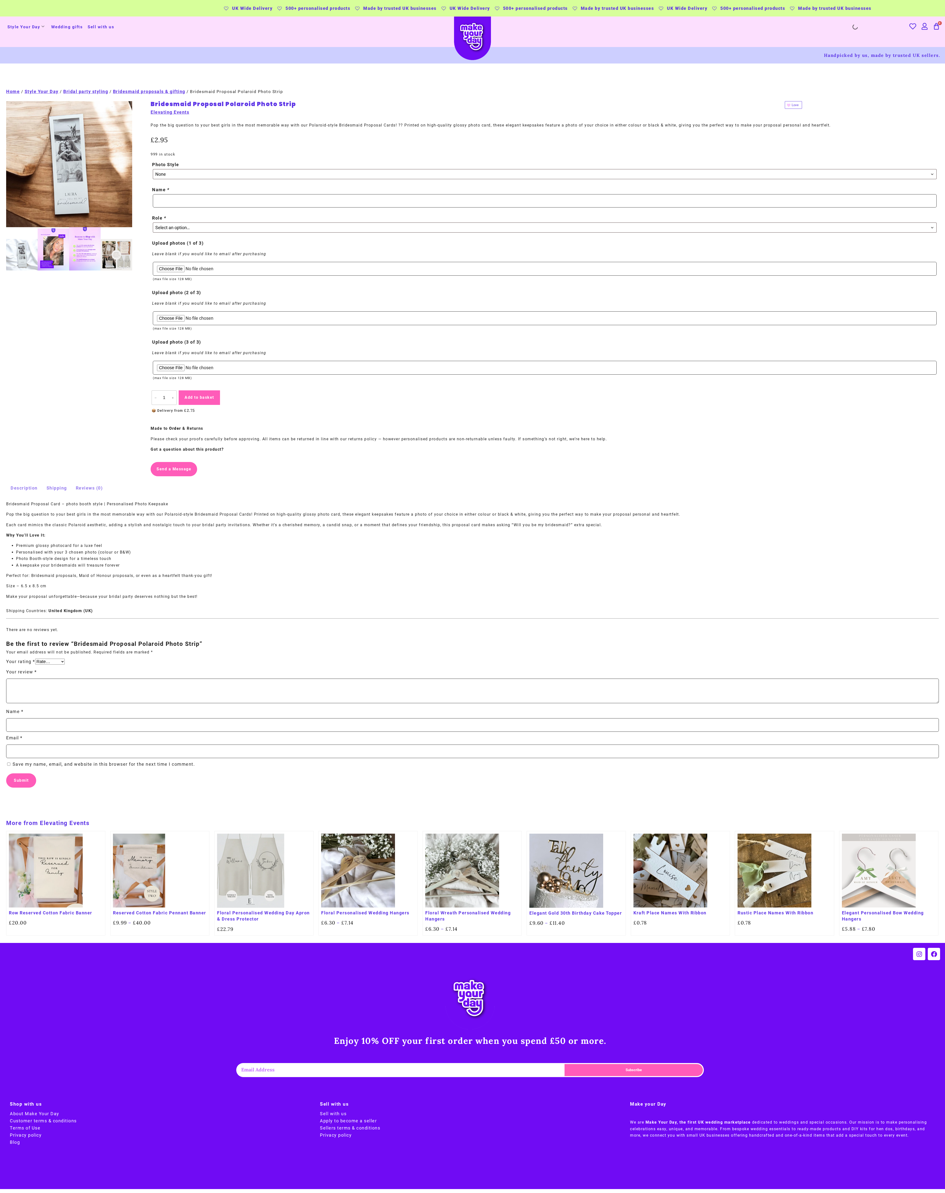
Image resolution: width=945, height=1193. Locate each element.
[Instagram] (919, 954)
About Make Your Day (34, 1113)
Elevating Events (170, 112)
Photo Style (165, 164)
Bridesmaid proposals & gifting (149, 91)
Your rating (20, 661)
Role (159, 218)
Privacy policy (26, 1135)
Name (160, 189)
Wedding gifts (67, 26)
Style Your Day (23, 26)
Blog (15, 1142)
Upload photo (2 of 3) (176, 292)
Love (795, 105)
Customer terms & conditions (43, 1120)
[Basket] (936, 26)
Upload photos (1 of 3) (178, 243)
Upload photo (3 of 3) (176, 342)
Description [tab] (24, 488)
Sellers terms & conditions (350, 1127)
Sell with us (101, 26)
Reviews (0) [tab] (89, 488)
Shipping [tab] (57, 488)
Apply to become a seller (348, 1120)
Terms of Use (25, 1127)
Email (14, 737)
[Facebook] (934, 954)
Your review (21, 671)
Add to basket (199, 397)
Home (13, 91)
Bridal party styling (85, 91)
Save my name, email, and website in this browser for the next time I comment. (104, 764)
